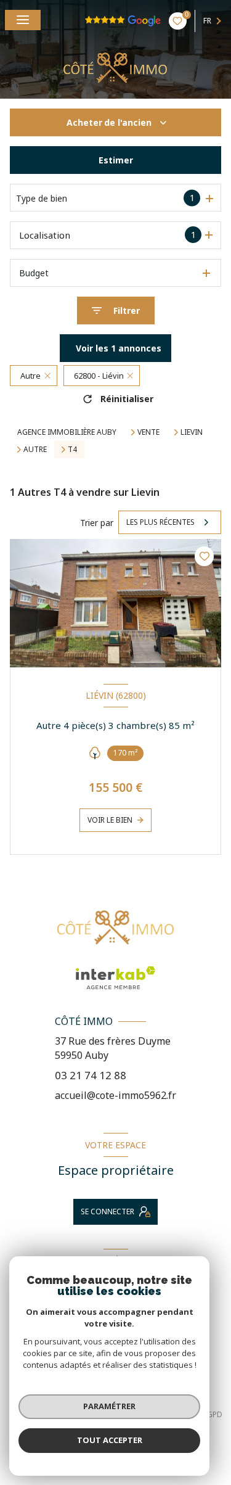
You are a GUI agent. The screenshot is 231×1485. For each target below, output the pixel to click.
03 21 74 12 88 (90, 1075)
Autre (35, 449)
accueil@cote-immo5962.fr (115, 1095)
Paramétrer (109, 1406)
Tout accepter (109, 1440)
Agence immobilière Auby (66, 432)
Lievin (191, 432)
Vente (148, 432)
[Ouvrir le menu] (23, 20)
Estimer (116, 160)
